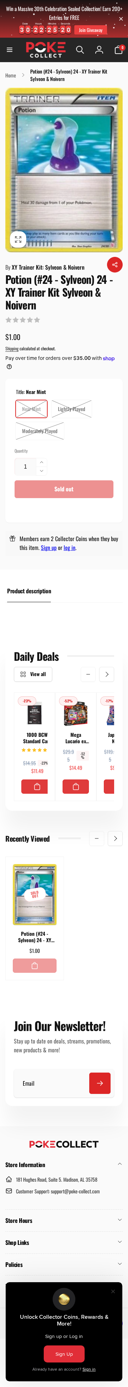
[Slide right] (106, 674)
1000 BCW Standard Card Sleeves (37, 738)
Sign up (49, 547)
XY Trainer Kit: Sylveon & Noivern (45, 267)
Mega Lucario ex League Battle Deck (75, 738)
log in (69, 547)
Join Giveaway (90, 29)
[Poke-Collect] (64, 1146)
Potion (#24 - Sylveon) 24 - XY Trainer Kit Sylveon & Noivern (35, 936)
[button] (9, 50)
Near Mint (31, 408)
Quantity (21, 450)
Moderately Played (40, 431)
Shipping (11, 348)
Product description (29, 591)
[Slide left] (88, 674)
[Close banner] (121, 18)
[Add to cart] (37, 786)
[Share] (115, 264)
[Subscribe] (100, 1083)
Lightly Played (71, 408)
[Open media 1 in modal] (64, 170)
